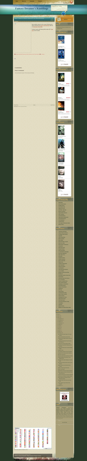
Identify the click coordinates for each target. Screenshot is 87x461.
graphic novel (66, 412)
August (59, 324)
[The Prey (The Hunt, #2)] (61, 58)
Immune (59, 83)
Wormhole (60, 111)
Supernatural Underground (63, 217)
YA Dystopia (67, 416)
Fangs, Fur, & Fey (62, 208)
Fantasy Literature (62, 259)
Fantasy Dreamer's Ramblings (31, 8)
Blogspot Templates (37, 455)
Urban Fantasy (61, 407)
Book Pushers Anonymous (63, 244)
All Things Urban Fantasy (63, 234)
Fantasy (62, 409)
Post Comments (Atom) (23, 106)
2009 (58, 317)
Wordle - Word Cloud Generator (63, 367)
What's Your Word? (61, 369)
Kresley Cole (61, 98)
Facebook (40, 1)
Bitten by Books (61, 238)
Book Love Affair (62, 243)
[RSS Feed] (68, 1)
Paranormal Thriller (59, 415)
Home (17, 1)
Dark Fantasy (63, 413)
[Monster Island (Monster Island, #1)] (61, 161)
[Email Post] (15, 58)
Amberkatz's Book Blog (37, 26)
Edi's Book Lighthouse (63, 253)
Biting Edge (61, 202)
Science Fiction (70, 415)
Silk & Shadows (61, 214)
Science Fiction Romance (63, 414)
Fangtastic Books (62, 257)
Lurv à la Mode (61, 270)
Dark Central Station (62, 204)
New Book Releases (65, 408)
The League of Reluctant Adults (64, 223)
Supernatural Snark (62, 298)
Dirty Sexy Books (62, 250)
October (59, 321)
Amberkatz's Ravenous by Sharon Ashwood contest (26, 54)
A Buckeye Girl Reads (63, 231)
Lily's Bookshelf (61, 265)
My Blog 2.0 (61, 273)
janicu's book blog (62, 260)
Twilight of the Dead (61, 149)
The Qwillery (61, 303)
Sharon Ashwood (36, 54)
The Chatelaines (61, 220)
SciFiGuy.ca (61, 288)
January (59, 385)
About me (24, 1)
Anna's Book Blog (62, 237)
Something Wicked (62, 215)
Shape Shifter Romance (63, 212)
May (59, 328)
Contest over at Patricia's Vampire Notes (65, 376)
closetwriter (61, 246)
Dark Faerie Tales (62, 247)
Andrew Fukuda (61, 60)
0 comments (42, 54)
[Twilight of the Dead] (61, 148)
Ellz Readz (60, 256)
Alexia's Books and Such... (63, 232)
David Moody (61, 177)
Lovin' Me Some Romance (63, 269)
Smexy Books (61, 291)
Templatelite (24, 455)
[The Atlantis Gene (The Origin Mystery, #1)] (61, 43)
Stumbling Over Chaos (63, 297)
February (60, 332)
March (59, 331)
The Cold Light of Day (62, 136)
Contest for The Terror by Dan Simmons (65, 353)
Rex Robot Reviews (62, 285)
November (60, 320)
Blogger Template (30, 455)
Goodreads (32, 1)
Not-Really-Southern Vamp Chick (64, 275)
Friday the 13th (60, 350)
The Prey (59, 59)
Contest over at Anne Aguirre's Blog (64, 343)
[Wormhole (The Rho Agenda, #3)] (61, 110)
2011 (58, 314)
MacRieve (60, 97)
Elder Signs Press (62, 254)
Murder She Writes (62, 211)
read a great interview (45, 25)
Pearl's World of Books (63, 282)
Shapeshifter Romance (59, 416)
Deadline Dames (62, 205)
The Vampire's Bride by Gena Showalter (65, 351)
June (59, 327)
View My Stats (64, 422)
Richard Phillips (61, 84)
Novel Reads (61, 276)
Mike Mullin (60, 190)
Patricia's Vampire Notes (63, 281)
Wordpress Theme (18, 455)
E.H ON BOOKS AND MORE (64, 251)
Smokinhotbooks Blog (62, 292)
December (60, 318)
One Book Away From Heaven (64, 278)
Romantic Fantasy (65, 415)
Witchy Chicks (61, 224)
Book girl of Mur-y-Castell (63, 241)
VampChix (60, 304)
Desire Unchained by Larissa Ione (64, 336)
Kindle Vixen (61, 262)
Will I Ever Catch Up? (61, 354)
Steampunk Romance (59, 412)
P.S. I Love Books (62, 279)
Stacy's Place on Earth (63, 294)
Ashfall (59, 189)
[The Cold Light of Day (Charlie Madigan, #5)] (61, 134)
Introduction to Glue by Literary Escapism (65, 370)
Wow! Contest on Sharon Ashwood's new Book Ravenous (29, 18)
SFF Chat (60, 289)
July (59, 325)
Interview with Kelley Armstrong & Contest (65, 355)
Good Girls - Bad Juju (62, 209)
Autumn (59, 176)
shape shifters (58, 413)
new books (71, 412)
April (59, 330)
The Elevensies (61, 221)
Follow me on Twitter (56, 6)
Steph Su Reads (61, 295)
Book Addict (61, 240)
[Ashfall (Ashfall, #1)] (61, 188)
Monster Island (60, 163)
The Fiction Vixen (62, 300)
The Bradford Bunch (62, 218)
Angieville (60, 235)
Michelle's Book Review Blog (64, 272)
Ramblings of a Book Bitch (63, 284)
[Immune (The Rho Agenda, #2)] (61, 81)
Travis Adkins (61, 150)
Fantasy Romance (70, 414)
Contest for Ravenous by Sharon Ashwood (65, 374)
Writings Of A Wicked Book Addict (65, 307)
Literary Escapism (62, 266)
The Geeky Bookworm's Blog (64, 301)
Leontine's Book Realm (63, 263)
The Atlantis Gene (61, 46)
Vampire (64, 416)
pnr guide (62, 417)
